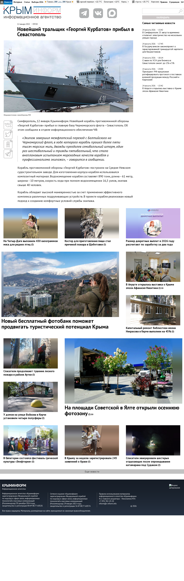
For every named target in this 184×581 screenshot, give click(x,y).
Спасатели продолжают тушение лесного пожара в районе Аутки (28, 372)
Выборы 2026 (37, 2)
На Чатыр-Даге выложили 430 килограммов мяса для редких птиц (30, 242)
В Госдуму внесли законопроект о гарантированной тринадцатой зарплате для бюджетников (162, 49)
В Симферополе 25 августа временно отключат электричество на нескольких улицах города (162, 35)
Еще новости (92, 471)
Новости (8, 2)
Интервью (18, 2)
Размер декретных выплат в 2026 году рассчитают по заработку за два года (150, 242)
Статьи (27, 2)
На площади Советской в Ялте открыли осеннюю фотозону (122, 410)
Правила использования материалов (114, 494)
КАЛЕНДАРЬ (163, 17)
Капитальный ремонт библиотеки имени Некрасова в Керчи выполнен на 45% (151, 329)
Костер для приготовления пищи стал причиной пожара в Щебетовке (88, 242)
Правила (163, 2)
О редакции (174, 2)
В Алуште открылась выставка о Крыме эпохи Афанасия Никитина (161, 89)
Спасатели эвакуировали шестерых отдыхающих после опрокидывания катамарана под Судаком (148, 461)
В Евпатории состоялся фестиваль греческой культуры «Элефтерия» (30, 459)
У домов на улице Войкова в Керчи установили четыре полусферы (24, 416)
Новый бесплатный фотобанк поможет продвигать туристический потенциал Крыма (55, 323)
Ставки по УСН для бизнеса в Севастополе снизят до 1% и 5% (158, 61)
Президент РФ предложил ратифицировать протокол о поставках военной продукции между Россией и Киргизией (162, 75)
